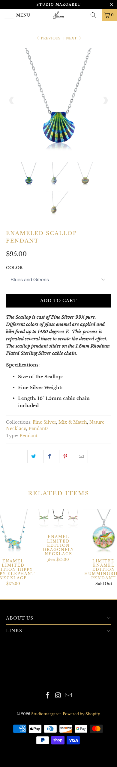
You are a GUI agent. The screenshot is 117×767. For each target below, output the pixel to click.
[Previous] (12, 100)
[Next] (105, 100)
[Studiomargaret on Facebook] (47, 695)
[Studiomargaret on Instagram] (58, 695)
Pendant (29, 435)
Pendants (38, 428)
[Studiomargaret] (58, 15)
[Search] (95, 15)
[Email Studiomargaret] (68, 695)
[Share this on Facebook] (49, 456)
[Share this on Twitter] (33, 456)
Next (72, 38)
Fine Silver (44, 422)
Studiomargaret (46, 714)
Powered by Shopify (81, 714)
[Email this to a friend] (81, 456)
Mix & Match (72, 422)
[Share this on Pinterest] (65, 456)
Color (14, 267)
